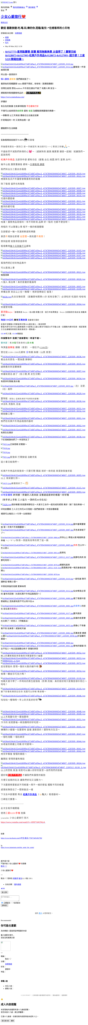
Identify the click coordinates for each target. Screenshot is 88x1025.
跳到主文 (4, 22)
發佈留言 (4, 905)
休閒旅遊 (18, 33)
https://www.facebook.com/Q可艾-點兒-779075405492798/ (21, 838)
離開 (12, 1021)
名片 (7, 43)
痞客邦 (15, 878)
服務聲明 (64, 995)
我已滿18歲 (5, 1021)
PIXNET (28, 995)
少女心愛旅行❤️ (13, 17)
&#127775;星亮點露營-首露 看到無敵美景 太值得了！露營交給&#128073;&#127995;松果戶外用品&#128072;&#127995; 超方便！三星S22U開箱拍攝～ (45, 55)
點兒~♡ (4, 866)
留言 (20, 878)
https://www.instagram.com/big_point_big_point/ (17, 847)
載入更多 (4, 892)
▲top (3, 888)
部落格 (7, 40)
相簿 (7, 37)
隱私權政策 (56, 995)
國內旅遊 (17, 884)
